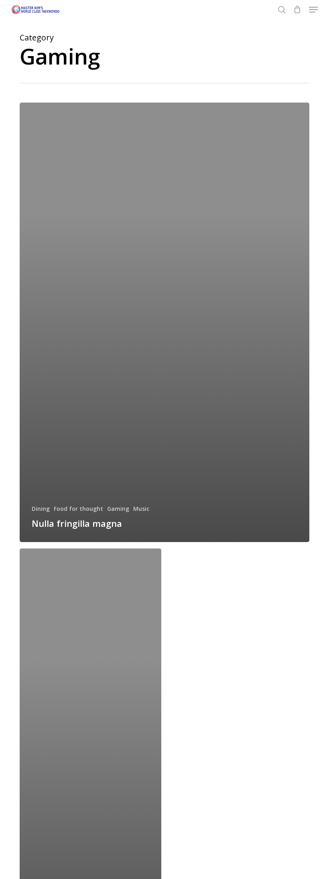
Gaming (118, 508)
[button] (313, 10)
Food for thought (78, 508)
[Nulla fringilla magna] (164, 322)
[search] (281, 9)
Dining (41, 508)
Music (141, 508)
